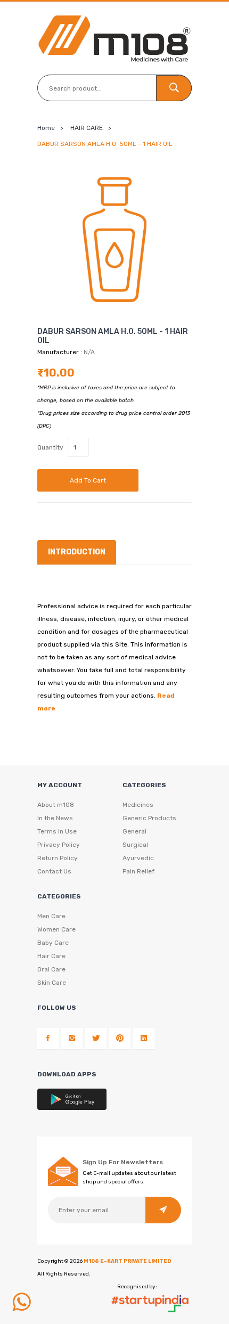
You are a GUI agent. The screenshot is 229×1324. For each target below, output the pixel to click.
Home (46, 128)
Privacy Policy (58, 844)
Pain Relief (138, 871)
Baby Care (53, 942)
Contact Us (54, 871)
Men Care (51, 916)
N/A (89, 352)
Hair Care (51, 956)
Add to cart (88, 480)
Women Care (56, 929)
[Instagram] (72, 1038)
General (134, 831)
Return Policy (57, 858)
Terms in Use (57, 831)
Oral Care (51, 969)
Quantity (50, 447)
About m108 (55, 804)
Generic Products (149, 818)
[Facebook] (48, 1038)
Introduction (76, 552)
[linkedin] (143, 1038)
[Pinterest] (119, 1038)
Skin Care (51, 982)
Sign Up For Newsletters (123, 1162)
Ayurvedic (138, 858)
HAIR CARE (86, 128)
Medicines (137, 804)
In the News (55, 818)
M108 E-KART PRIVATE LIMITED (127, 1261)
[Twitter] (96, 1038)
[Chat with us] (21, 1302)
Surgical (135, 844)
